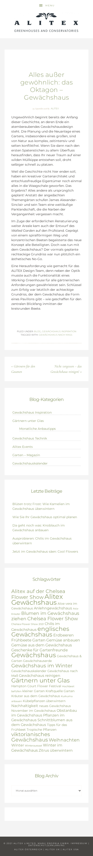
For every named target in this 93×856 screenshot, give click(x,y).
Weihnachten (64, 740)
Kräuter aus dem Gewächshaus (35, 696)
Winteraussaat (33, 745)
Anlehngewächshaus (53, 608)
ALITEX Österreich (28, 849)
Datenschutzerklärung (46, 845)
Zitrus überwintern (56, 750)
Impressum (79, 843)
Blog (37, 331)
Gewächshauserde (37, 661)
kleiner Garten (33, 691)
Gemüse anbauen (63, 640)
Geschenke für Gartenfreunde (39, 650)
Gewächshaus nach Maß (55, 334)
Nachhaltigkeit (24, 706)
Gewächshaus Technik (29, 438)
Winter (17, 745)
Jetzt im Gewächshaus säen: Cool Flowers (45, 551)
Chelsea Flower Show (52, 618)
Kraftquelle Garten (60, 691)
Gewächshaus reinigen (39, 675)
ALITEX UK (52, 849)
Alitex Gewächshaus (37, 599)
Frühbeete (21, 640)
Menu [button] (50, 5)
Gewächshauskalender (30, 463)
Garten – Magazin (26, 455)
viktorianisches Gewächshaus (30, 737)
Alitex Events (22, 447)
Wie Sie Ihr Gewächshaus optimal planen (44, 517)
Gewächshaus (33, 655)
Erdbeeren (63, 635)
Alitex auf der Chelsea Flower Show (38, 594)
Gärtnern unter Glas (28, 421)
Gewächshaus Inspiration (59, 331)
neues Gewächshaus (55, 706)
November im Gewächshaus (33, 710)
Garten (38, 640)
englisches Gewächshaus (40, 631)
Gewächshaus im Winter (41, 665)
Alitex (46, 22)
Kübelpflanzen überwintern (44, 701)
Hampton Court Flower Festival (36, 686)
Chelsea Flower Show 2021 (27, 624)
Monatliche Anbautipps (37, 429)
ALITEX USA (71, 849)
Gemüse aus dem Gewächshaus (41, 645)
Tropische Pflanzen (41, 729)
